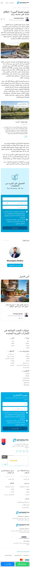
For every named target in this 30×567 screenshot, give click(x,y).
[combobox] (5, 203)
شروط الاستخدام (8, 555)
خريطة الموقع (26, 555)
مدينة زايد (24, 124)
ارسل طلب (15, 228)
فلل (26, 136)
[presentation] (27, 296)
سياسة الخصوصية (20, 214)
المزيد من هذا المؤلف (15, 265)
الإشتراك (14, 428)
